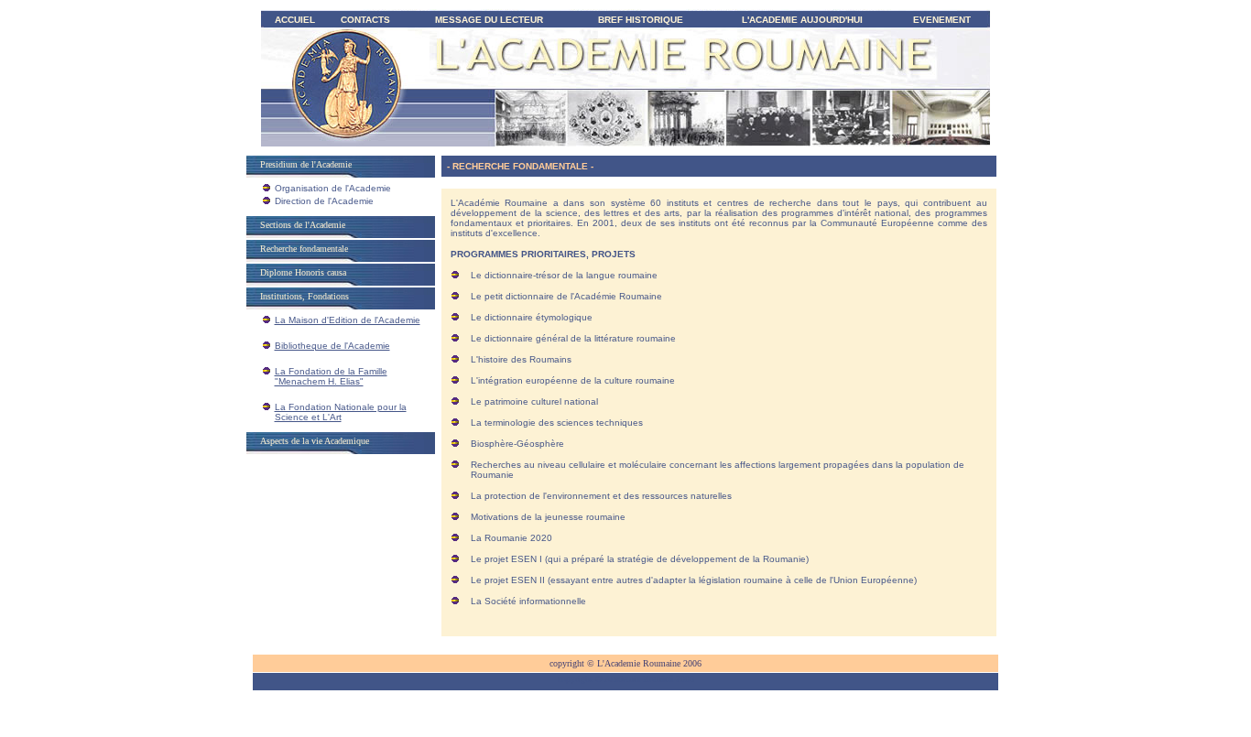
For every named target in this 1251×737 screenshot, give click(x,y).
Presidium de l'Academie (306, 164)
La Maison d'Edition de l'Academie (347, 320)
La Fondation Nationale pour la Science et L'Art (341, 412)
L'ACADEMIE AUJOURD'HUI (802, 20)
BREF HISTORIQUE (640, 20)
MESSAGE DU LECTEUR (489, 20)
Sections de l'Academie (302, 225)
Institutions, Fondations (304, 296)
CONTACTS (365, 20)
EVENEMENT (942, 20)
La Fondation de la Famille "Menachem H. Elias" (331, 376)
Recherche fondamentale (304, 249)
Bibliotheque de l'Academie (332, 346)
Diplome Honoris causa (303, 272)
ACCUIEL (295, 20)
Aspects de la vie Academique (314, 441)
